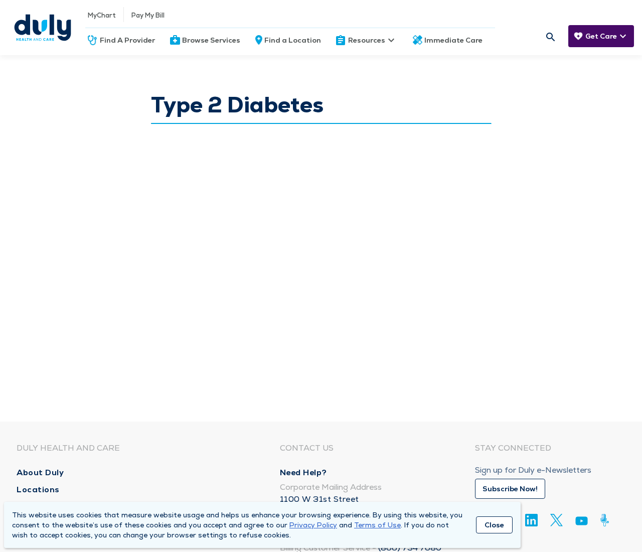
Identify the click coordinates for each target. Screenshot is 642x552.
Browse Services (211, 40)
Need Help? (303, 472)
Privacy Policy (313, 524)
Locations (38, 489)
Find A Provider (127, 40)
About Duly (40, 472)
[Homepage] (42, 27)
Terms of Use (377, 524)
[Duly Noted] (606, 520)
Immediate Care (453, 40)
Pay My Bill (148, 15)
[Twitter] (556, 520)
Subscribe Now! (510, 488)
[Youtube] (581, 522)
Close (494, 524)
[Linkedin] (531, 520)
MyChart (102, 15)
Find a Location (292, 40)
